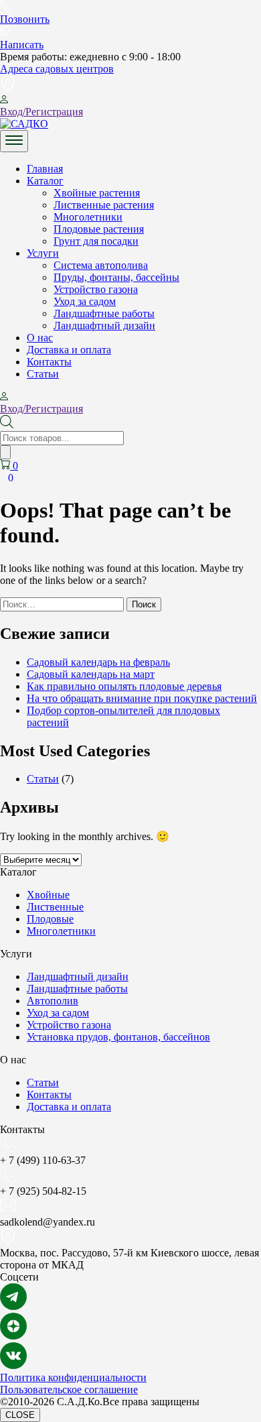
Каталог (45, 180)
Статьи (43, 778)
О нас (40, 337)
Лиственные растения (104, 205)
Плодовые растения (99, 229)
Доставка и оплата (69, 349)
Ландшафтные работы (104, 313)
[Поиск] (5, 452)
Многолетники (88, 217)
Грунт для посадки (96, 241)
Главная (45, 168)
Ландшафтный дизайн (104, 325)
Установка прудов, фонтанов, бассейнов (118, 1037)
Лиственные (55, 906)
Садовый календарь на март (91, 674)
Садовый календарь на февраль (98, 662)
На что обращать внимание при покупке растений (142, 698)
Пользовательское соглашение (69, 1389)
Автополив (52, 1000)
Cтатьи (43, 373)
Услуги (43, 253)
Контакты (49, 361)
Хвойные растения (97, 192)
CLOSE (20, 1415)
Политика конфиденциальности (73, 1377)
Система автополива (101, 265)
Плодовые (50, 919)
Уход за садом (85, 301)
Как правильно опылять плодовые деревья (124, 686)
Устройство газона (96, 289)
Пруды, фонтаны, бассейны (116, 277)
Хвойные (48, 894)
